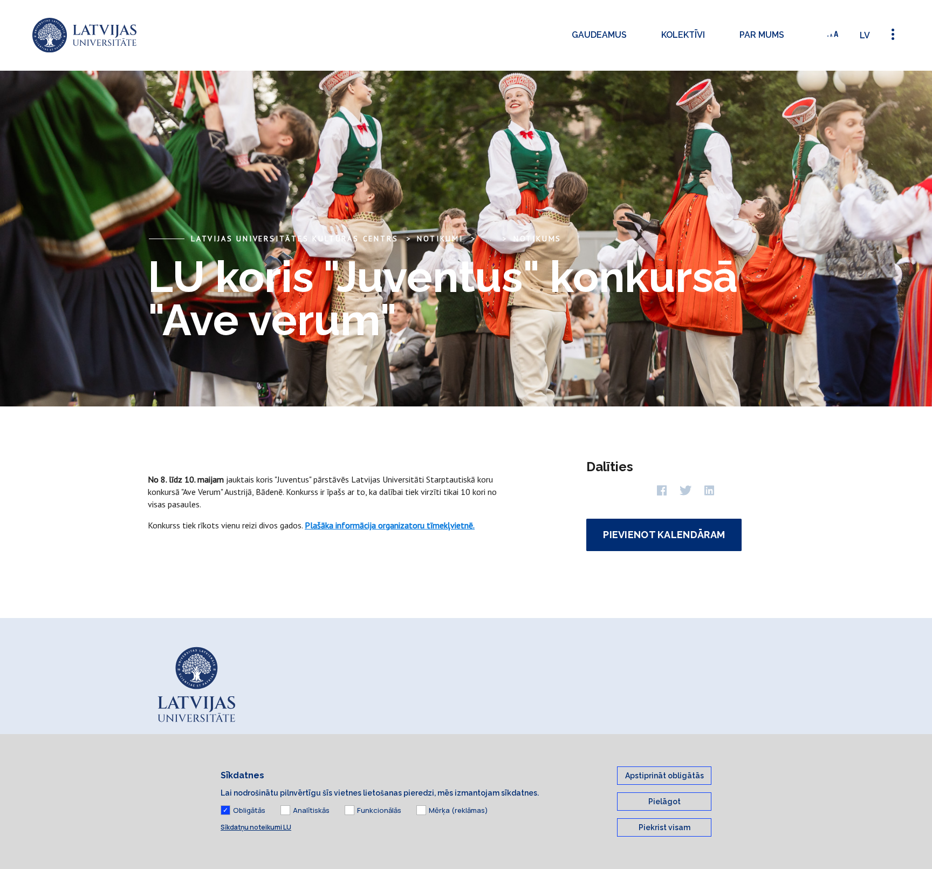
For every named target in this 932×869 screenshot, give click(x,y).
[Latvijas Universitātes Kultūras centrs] (84, 35)
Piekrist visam (664, 827)
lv (865, 35)
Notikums (537, 238)
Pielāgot (664, 801)
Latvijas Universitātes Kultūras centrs (294, 238)
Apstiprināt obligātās (664, 775)
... (488, 238)
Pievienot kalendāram (664, 534)
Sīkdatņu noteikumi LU (256, 827)
